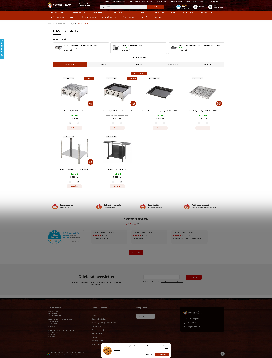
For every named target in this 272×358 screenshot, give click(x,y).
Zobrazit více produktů (139, 57)
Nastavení (149, 354)
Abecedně (207, 64)
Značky (201, 2)
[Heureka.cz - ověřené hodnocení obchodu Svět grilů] (66, 244)
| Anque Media (74, 355)
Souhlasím (163, 354)
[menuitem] (57, 13)
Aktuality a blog (213, 2)
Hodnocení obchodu (136, 219)
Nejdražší (139, 64)
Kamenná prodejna (176, 2)
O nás (107, 2)
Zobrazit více (136, 252)
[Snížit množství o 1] (70, 123)
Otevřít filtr (139, 73)
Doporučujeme (70, 64)
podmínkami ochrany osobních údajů (172, 282)
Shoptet (58, 355)
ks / (141, 316)
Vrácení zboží (161, 2)
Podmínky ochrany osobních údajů (142, 2)
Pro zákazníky (191, 2)
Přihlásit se (193, 277)
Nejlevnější (104, 64)
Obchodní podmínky (119, 2)
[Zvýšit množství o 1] (78, 123)
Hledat (155, 7)
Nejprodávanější (173, 64)
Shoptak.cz (67, 355)
